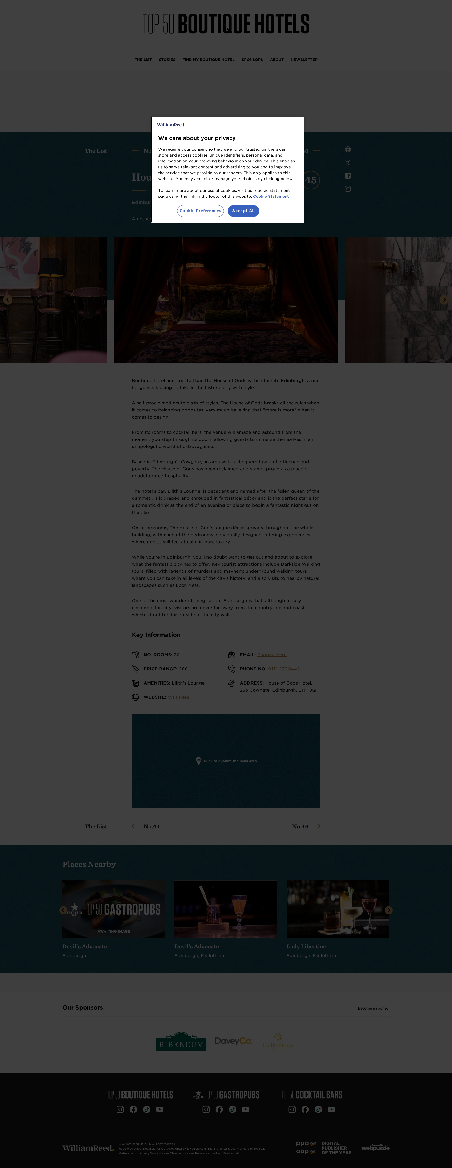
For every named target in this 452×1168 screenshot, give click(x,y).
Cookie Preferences (200, 211)
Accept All (243, 211)
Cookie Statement (271, 196)
